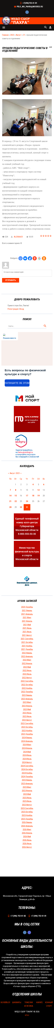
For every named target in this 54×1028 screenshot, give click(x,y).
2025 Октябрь (27, 812)
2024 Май (27, 752)
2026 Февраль (27, 826)
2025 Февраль (27, 783)
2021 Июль (27, 631)
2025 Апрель (27, 790)
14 (10, 495)
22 (16, 501)
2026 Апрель (27, 833)
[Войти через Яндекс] (35, 258)
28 (10, 507)
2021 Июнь (27, 628)
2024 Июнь (27, 755)
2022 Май (27, 667)
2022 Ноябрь (27, 688)
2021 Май (27, 624)
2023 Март (27, 702)
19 (38, 495)
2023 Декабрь (27, 734)
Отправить (10, 280)
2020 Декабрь (27, 607)
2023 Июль (27, 716)
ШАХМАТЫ (16, 1002)
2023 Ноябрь (27, 730)
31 (24, 35)
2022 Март (27, 660)
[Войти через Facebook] (30, 258)
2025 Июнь (27, 797)
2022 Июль (27, 674)
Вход (22, 309)
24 (27, 501)
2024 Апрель (27, 748)
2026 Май (27, 836)
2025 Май (27, 794)
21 (10, 501)
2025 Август (27, 804)
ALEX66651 (18, 237)
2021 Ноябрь (27, 646)
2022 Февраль (27, 656)
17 (27, 495)
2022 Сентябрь (27, 681)
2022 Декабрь (27, 691)
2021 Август (27, 635)
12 (38, 490)
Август (18, 35)
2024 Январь (27, 737)
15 (16, 495)
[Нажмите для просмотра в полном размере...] (27, 94)
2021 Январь (27, 610)
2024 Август (27, 762)
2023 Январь (27, 695)
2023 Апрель (27, 706)
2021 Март (27, 617)
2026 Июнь (27, 840)
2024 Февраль (27, 741)
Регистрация (13, 309)
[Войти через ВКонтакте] (25, 258)
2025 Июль (27, 801)
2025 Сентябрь (27, 808)
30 (21, 507)
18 (33, 495)
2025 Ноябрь (27, 815)
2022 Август (27, 677)
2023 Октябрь (27, 727)
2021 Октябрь (27, 642)
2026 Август (27, 847)
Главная (5, 35)
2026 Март (27, 829)
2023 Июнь (27, 713)
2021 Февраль (27, 614)
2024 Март (27, 744)
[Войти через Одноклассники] (44, 258)
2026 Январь (27, 822)
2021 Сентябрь (27, 638)
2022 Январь (27, 653)
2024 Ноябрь (27, 773)
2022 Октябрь (27, 684)
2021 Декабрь (27, 649)
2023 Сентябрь (27, 723)
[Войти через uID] (20, 258)
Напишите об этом (17, 383)
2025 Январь (27, 780)
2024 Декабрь (27, 776)
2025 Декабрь (27, 819)
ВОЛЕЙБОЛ (5, 1002)
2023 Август (27, 720)
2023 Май (27, 709)
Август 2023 (15, 473)
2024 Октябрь (27, 769)
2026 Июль (27, 843)
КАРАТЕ (39, 1002)
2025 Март (27, 787)
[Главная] (16, 20)
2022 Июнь (27, 670)
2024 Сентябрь (27, 766)
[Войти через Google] (39, 258)
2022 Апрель (27, 663)
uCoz (27, 1015)
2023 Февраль (27, 699)
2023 (12, 35)
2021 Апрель (27, 621)
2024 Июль (27, 759)
